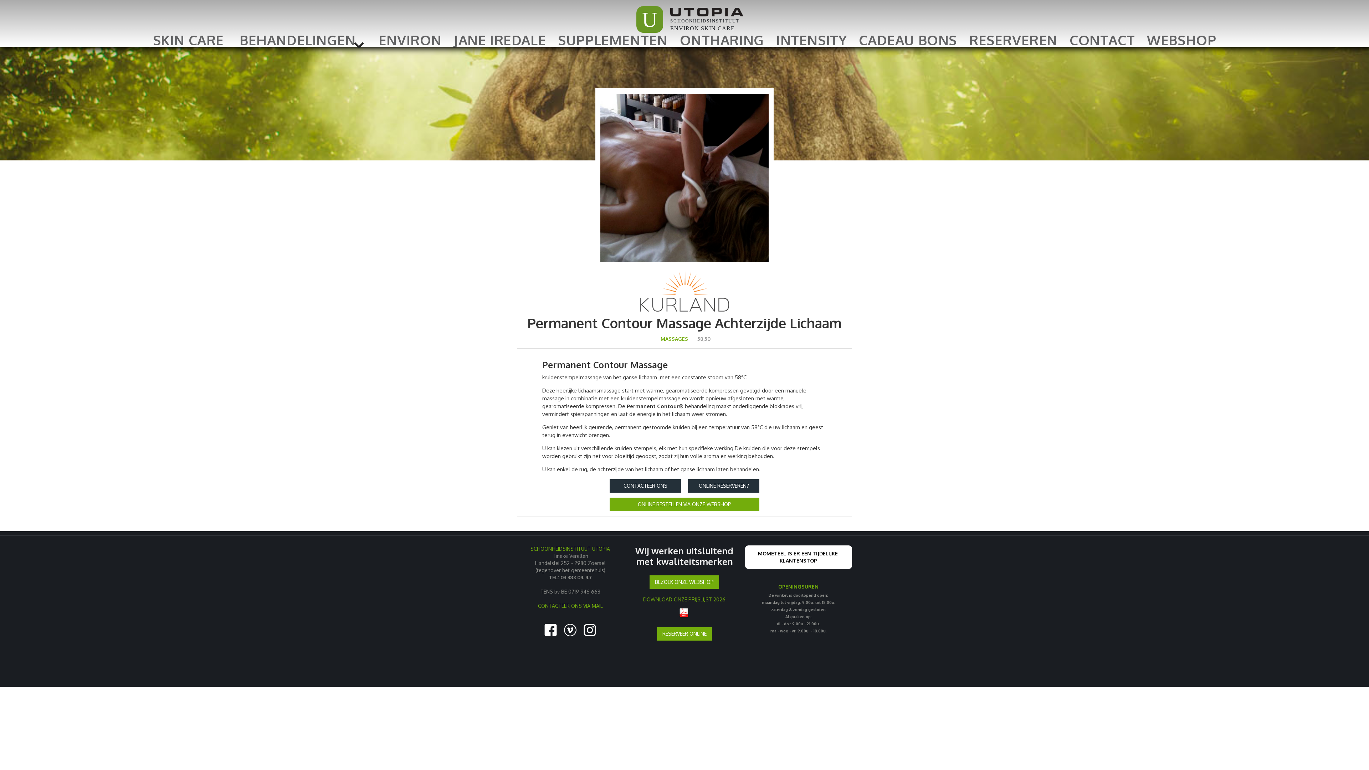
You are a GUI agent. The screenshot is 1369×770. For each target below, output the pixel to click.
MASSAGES (674, 339)
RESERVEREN (1013, 40)
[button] (301, 40)
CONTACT (1102, 40)
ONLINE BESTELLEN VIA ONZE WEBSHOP (684, 504)
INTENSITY (811, 40)
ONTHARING (722, 40)
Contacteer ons (645, 486)
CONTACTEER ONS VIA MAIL (570, 606)
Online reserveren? (724, 486)
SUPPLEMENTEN (612, 40)
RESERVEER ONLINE (684, 634)
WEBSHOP (1181, 40)
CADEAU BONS (908, 40)
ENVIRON (410, 40)
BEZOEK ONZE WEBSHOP (684, 582)
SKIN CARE (188, 40)
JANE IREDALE (500, 40)
